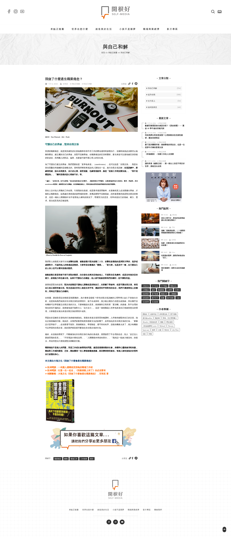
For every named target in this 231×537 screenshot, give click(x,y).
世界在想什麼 (80, 29)
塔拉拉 (166, 330)
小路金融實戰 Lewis (150, 326)
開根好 (145, 314)
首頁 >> (104, 53)
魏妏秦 (157, 318)
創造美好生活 (104, 29)
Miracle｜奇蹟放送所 (150, 322)
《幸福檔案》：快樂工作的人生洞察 (159, 154)
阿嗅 (150, 334)
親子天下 (155, 298)
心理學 (169, 290)
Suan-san (146, 330)
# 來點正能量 (75, 84)
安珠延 (65, 84)
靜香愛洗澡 (163, 314)
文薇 (159, 330)
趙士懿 (174, 265)
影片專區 (172, 29)
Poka (173, 252)
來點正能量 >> (114, 53)
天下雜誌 (164, 286)
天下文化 (155, 286)
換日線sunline (147, 318)
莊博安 (174, 240)
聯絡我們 (158, 510)
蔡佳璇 (174, 215)
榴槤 (161, 322)
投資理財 (146, 294)
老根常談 (153, 314)
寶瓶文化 (173, 286)
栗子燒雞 (173, 314)
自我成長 (146, 298)
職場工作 (74, 459)
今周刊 (177, 290)
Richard (162, 326)
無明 (153, 330)
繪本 (153, 290)
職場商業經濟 (151, 29)
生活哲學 (146, 302)
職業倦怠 (58, 459)
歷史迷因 (169, 322)
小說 (178, 298)
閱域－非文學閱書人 (170, 318)
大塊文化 (146, 286)
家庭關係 (161, 290)
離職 (66, 459)
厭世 (91, 459)
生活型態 (155, 302)
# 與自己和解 (87, 84)
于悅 (173, 227)
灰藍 (144, 334)
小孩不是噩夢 (127, 29)
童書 (162, 298)
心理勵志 (146, 290)
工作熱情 (83, 459)
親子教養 (155, 294)
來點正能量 (57, 29)
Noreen (170, 326)
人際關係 (173, 294)
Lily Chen (175, 330)
